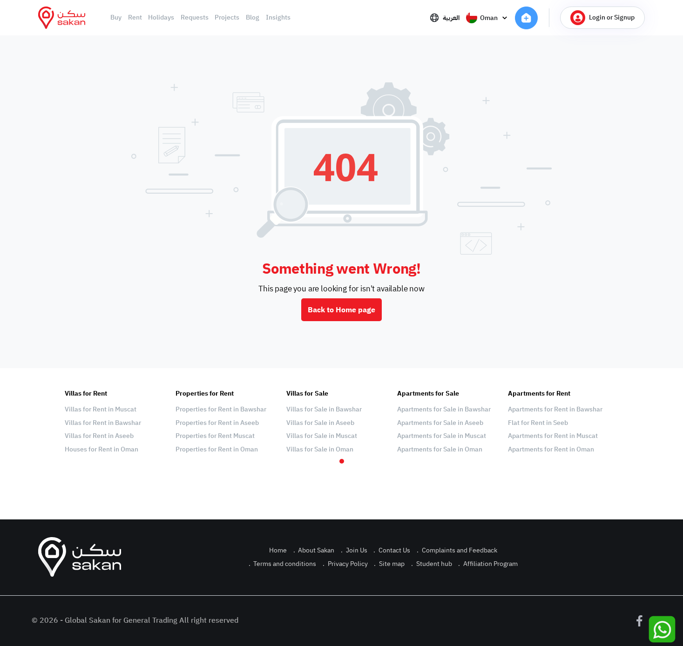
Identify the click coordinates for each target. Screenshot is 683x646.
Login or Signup (612, 17)
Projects (227, 17)
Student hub (431, 564)
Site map (389, 564)
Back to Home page (341, 310)
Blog (252, 17)
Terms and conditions (283, 564)
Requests (195, 17)
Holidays (161, 17)
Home (278, 550)
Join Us (354, 550)
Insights (278, 17)
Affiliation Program (488, 564)
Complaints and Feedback (457, 550)
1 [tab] (341, 461)
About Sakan (314, 550)
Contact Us (391, 550)
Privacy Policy (345, 564)
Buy (116, 17)
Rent (135, 17)
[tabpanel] (115, 421)
